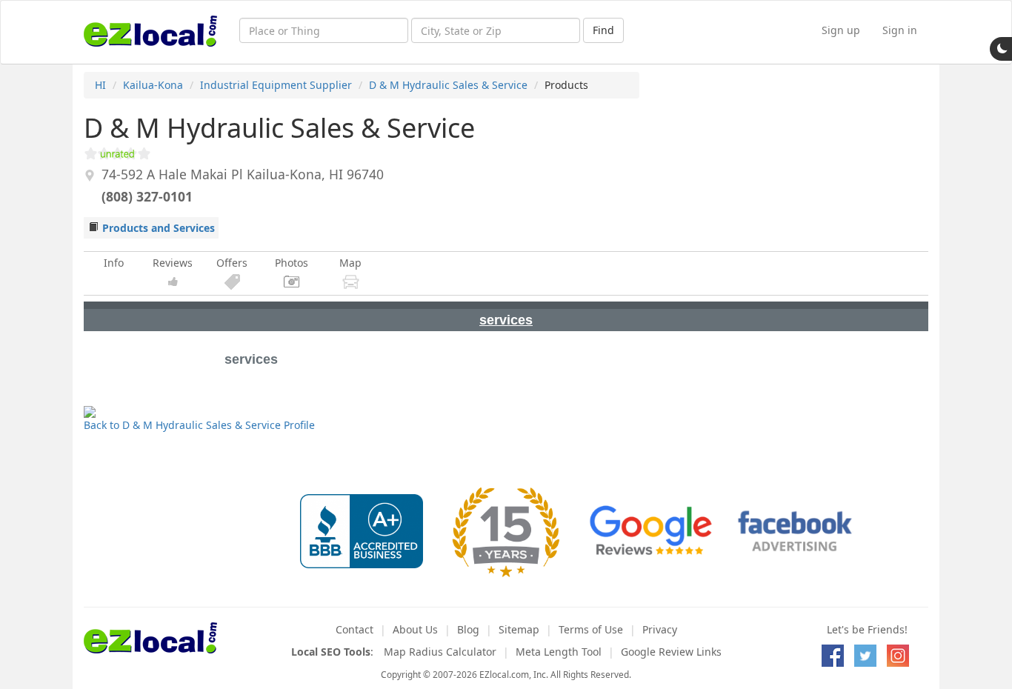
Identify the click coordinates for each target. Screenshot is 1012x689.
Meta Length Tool (559, 652)
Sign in (899, 30)
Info (114, 263)
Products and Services (158, 228)
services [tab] (506, 320)
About (415, 629)
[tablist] (506, 316)
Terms (591, 629)
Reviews (173, 263)
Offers (231, 263)
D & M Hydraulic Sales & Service (448, 85)
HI (100, 85)
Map (350, 263)
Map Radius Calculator (440, 652)
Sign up (841, 30)
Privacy (659, 629)
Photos (291, 263)
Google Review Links (671, 652)
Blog (468, 629)
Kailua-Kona (153, 85)
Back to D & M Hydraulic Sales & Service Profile (199, 425)
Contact (354, 629)
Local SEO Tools (330, 652)
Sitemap (519, 629)
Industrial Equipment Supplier (276, 85)
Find (603, 30)
